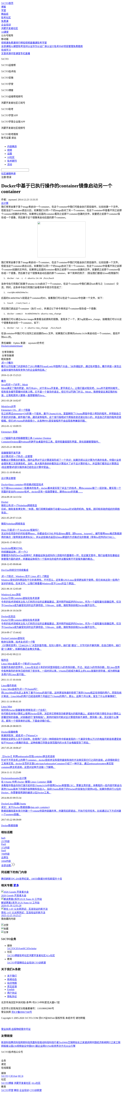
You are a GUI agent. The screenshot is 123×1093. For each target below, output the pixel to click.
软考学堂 (42, 42)
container (12, 346)
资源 (8, 53)
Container (13, 638)
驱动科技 (44, 1042)
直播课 (33, 42)
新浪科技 (6, 1042)
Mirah (4, 406)
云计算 (4, 478)
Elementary (7, 432)
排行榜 (19, 42)
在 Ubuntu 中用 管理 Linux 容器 (26, 782)
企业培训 (6, 24)
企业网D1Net (44, 1046)
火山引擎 (70, 1046)
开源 (18, 453)
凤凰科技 (35, 1042)
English (10, 989)
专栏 (22, 53)
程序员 (4, 660)
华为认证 (37, 46)
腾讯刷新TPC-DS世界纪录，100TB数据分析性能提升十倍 (31, 878)
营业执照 (6, 1029)
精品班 (4, 14)
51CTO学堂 (13, 962)
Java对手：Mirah (14, 384)
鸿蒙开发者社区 (9, 28)
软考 (20, 46)
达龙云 (11, 616)
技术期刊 (12, 161)
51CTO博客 (13, 955)
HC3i (25, 948)
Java (9, 406)
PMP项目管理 (66, 46)
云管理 (12, 478)
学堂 (3, 10)
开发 (13, 453)
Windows (5, 594)
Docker (4, 346)
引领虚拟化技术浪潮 (20, 598)
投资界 (55, 1046)
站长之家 (80, 1042)
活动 (9, 164)
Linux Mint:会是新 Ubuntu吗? (21, 663)
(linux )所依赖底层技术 (22, 484)
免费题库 (78, 46)
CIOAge (19, 948)
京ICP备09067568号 (21, 1012)
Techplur (32, 948)
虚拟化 (21, 638)
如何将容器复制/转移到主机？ (24, 710)
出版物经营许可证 (21, 1029)
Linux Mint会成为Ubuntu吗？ (19, 689)
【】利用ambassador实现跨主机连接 (28, 756)
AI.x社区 (50, 955)
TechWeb (63, 1042)
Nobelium (10, 523)
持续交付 (14, 570)
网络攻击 (20, 523)
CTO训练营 (40, 962)
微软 (3, 523)
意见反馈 (12, 986)
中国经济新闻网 (100, 1042)
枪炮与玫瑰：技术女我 (18, 642)
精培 (21, 962)
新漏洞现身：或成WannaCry (19, 735)
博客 (3, 7)
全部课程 (6, 46)
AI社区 (11, 157)
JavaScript (6, 548)
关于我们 (12, 976)
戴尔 (7, 362)
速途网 (88, 1042)
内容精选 (12, 146)
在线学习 (6, 50)
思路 (15, 432)
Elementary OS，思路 (15, 410)
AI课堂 (5, 32)
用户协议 (12, 993)
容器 (10, 732)
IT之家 (112, 1042)
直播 (27, 53)
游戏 (18, 594)
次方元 (62, 1046)
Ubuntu (22, 803)
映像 (15, 732)
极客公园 (8, 1046)
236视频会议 (19, 1046)
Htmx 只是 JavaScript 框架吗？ (20, 530)
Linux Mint (6, 706)
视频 (9, 150)
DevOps (5, 570)
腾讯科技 (15, 1042)
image (20, 346)
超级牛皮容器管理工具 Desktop (26, 438)
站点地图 (12, 983)
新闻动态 (12, 979)
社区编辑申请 (8, 173)
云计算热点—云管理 (16, 456)
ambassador (13, 778)
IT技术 (55, 46)
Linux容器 (13, 803)
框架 (13, 548)
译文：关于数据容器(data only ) (25, 807)
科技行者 (54, 1042)
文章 (3, 53)
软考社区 (6, 17)
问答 (13, 53)
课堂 (18, 53)
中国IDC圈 (32, 1046)
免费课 (4, 21)
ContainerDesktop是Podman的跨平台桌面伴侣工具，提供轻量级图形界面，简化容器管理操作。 (51, 441)
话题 (9, 153)
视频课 (4, 42)
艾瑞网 (71, 1042)
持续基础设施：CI (14, 552)
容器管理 (6, 453)
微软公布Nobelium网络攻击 (19, 505)
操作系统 (11, 685)
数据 (10, 825)
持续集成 (23, 570)
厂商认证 (47, 46)
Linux (13, 594)
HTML (19, 548)
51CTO (11, 948)
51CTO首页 (7, 3)
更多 (16, 885)
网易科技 (25, 1042)
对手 (13, 406)
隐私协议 (12, 996)
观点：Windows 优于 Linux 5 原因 (25, 576)
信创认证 (28, 46)
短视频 (26, 42)
